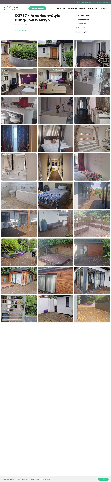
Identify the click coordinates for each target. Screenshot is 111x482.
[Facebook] (77, 2)
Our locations (72, 8)
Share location (82, 24)
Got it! (103, 479)
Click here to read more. (43, 479)
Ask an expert (61, 8)
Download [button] (81, 28)
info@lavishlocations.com (101, 2)
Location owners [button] (93, 8)
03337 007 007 (86, 2)
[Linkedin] (79, 2)
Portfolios (82, 8)
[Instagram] (74, 2)
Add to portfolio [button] (83, 20)
